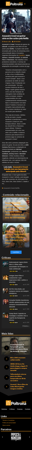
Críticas (12, 409)
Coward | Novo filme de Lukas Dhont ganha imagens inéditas (19, 386)
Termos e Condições (8, 420)
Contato (27, 409)
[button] (24, 4)
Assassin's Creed (9, 188)
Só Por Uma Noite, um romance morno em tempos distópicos (19, 291)
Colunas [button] (19, 409)
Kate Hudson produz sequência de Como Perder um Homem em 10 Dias (15, 237)
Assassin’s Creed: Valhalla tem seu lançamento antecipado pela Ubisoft (16, 169)
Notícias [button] (4, 409)
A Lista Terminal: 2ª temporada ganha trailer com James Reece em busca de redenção (19, 348)
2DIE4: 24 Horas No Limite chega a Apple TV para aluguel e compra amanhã (19, 367)
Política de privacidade (9, 422)
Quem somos (6, 425)
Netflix (17, 188)
